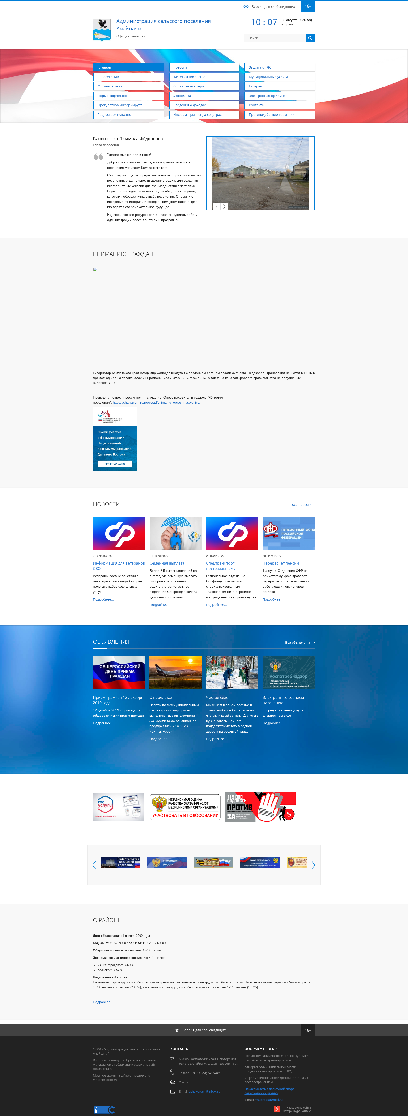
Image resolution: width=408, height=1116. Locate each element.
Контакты (256, 105)
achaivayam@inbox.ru (204, 1091)
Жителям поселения (189, 76)
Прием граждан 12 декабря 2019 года (118, 700)
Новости (180, 67)
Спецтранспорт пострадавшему (220, 565)
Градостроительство (114, 114)
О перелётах (160, 697)
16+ (308, 6)
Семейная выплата (167, 563)
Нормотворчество (112, 95)
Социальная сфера (188, 86)
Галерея (255, 86)
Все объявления (298, 642)
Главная (104, 67)
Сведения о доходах (189, 105)
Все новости (302, 504)
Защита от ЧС (260, 67)
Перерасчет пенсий (281, 563)
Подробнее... (103, 599)
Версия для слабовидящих (273, 6)
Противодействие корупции (272, 114)
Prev (217, 206)
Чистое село (217, 697)
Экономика (182, 95)
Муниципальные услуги (268, 76)
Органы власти (110, 86)
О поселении (108, 76)
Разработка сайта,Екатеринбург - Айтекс (296, 1109)
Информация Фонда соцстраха (198, 114)
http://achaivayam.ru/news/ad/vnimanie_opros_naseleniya (156, 402)
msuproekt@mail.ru (269, 1100)
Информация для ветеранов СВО (119, 565)
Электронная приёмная (268, 95)
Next (224, 206)
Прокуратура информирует (120, 105)
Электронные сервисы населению (283, 700)
